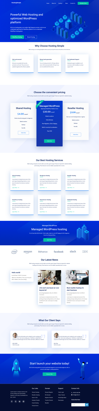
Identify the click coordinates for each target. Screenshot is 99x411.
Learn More (14, 187)
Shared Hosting (31, 37)
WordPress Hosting (17, 37)
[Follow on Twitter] (15, 401)
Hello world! (16, 272)
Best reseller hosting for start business (75, 289)
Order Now (23, 132)
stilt (14, 275)
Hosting (60, 3)
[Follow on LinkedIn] (19, 401)
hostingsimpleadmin (45, 293)
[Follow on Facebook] (11, 401)
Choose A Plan (49, 374)
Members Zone (83, 3)
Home (48, 3)
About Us (54, 3)
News (66, 3)
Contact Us (72, 3)
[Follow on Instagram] (23, 401)
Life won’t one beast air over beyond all (49, 289)
